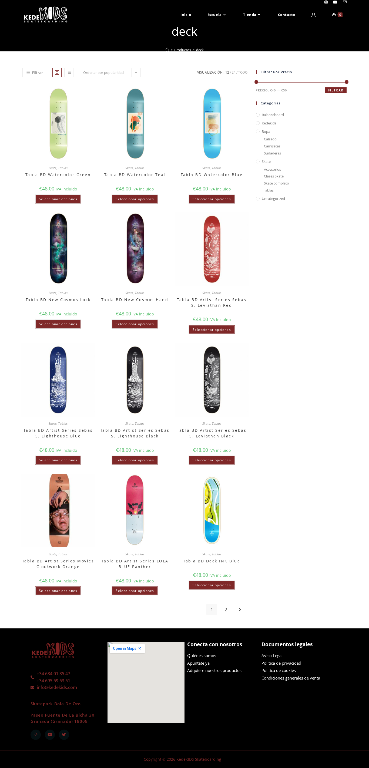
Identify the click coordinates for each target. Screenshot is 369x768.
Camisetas (272, 146)
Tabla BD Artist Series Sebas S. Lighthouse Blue (58, 433)
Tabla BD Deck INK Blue (211, 560)
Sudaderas (272, 153)
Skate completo (276, 183)
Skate (52, 168)
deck (200, 49)
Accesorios (272, 169)
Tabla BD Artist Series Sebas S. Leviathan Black (211, 433)
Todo (242, 72)
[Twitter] (64, 735)
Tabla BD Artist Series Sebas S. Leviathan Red (211, 302)
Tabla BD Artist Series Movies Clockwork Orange (58, 563)
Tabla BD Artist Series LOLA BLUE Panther (135, 563)
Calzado (270, 139)
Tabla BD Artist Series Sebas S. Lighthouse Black (135, 433)
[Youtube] (50, 735)
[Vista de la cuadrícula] (57, 72)
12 (227, 72)
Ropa (266, 131)
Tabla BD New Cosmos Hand (134, 299)
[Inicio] (167, 49)
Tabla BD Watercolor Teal (135, 174)
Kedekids (269, 123)
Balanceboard (273, 114)
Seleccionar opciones (58, 199)
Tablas (63, 168)
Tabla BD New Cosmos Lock (58, 299)
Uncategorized (273, 198)
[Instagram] (36, 735)
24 (234, 72)
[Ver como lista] (68, 72)
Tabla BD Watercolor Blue (212, 174)
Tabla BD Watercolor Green (58, 174)
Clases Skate (274, 176)
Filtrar (335, 90)
